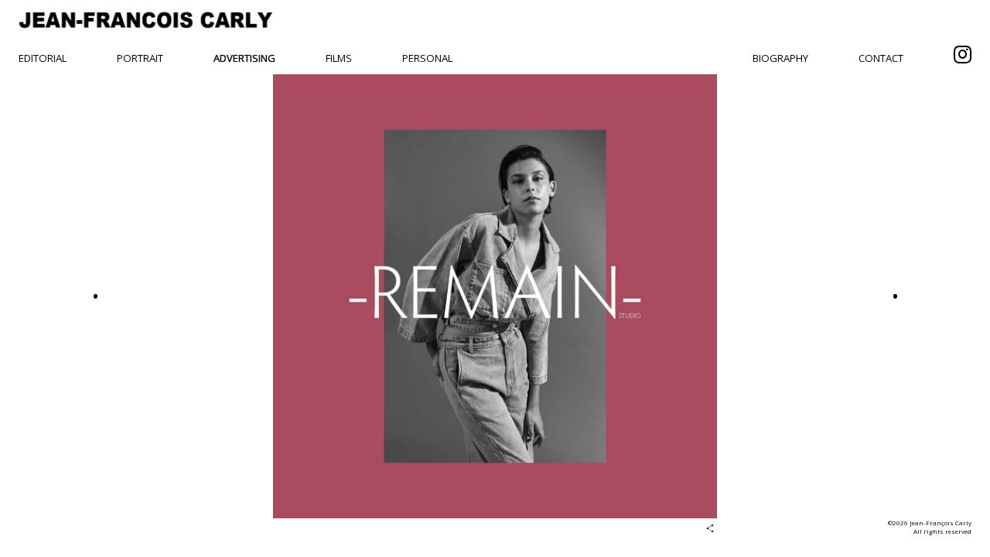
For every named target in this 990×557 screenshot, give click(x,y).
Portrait (140, 58)
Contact (881, 58)
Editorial (43, 58)
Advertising (244, 58)
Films (339, 58)
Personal (427, 58)
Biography (780, 58)
